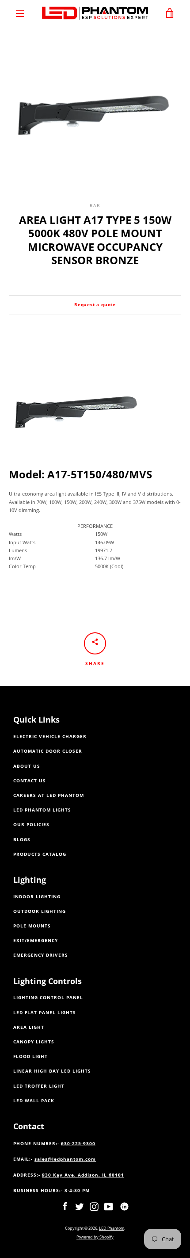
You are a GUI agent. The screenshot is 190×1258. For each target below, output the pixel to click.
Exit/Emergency (35, 940)
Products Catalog (39, 854)
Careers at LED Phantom (48, 795)
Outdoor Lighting (39, 911)
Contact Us (29, 781)
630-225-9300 (78, 1143)
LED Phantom (111, 1228)
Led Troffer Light (39, 1086)
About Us (26, 766)
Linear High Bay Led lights (52, 1071)
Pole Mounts (32, 926)
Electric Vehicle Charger (50, 736)
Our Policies (31, 824)
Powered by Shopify (95, 1237)
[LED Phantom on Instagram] (94, 1206)
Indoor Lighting (37, 897)
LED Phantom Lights (42, 810)
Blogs (21, 840)
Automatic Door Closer (47, 751)
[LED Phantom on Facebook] (65, 1206)
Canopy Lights (33, 1042)
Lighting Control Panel (48, 997)
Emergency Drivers (40, 955)
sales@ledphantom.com (65, 1159)
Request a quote (95, 305)
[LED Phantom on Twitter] (79, 1206)
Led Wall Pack (33, 1101)
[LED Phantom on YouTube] (108, 1206)
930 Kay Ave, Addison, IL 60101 (83, 1175)
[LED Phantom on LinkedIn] (124, 1206)
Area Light (28, 1027)
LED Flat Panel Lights (44, 1013)
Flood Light (30, 1056)
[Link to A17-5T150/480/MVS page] (77, 463)
